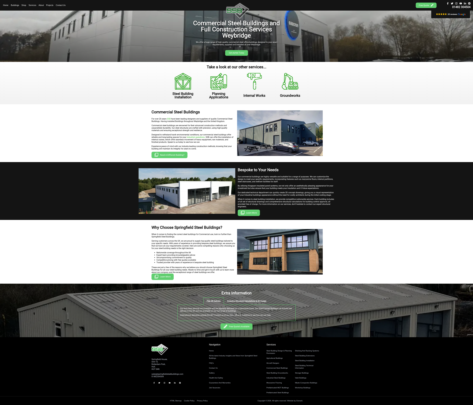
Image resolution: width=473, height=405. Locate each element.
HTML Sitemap (176, 401)
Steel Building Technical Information (304, 367)
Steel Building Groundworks (277, 373)
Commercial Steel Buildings (277, 368)
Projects (49, 5)
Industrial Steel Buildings (276, 378)
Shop (23, 5)
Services (32, 5)
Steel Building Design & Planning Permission (279, 352)
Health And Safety (216, 378)
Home (5, 5)
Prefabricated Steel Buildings (277, 393)
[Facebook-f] (448, 3)
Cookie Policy (189, 401)
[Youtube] (460, 3)
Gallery (212, 373)
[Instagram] (456, 3)
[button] (450, 14)
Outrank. (299, 401)
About (41, 5)
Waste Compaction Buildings (306, 383)
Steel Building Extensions (305, 356)
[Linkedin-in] (465, 3)
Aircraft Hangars (272, 363)
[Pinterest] (469, 3)
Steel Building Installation (304, 361)
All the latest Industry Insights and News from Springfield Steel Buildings (233, 357)
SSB (169, 119)
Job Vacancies (214, 388)
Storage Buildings (302, 373)
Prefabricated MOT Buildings (277, 388)
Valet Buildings (300, 378)
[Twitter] (452, 3)
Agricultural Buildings (274, 358)
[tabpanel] (236, 313)
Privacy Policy (202, 401)
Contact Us (61, 5)
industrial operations (196, 137)
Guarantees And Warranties (220, 383)
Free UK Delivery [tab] (214, 301)
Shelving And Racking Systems (307, 351)
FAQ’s (211, 363)
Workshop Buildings (302, 388)
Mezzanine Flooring (274, 383)
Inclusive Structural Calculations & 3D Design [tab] (246, 301)
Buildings (15, 5)
